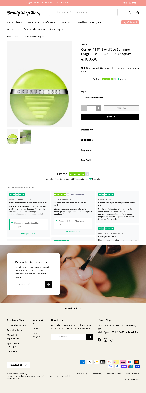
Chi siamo (37, 328)
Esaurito (121, 108)
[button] (137, 13)
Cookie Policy (97, 374)
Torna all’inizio (71, 308)
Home (9, 36)
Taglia (83, 91)
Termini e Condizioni (114, 374)
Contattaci (12, 351)
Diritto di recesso (132, 374)
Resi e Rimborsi (14, 330)
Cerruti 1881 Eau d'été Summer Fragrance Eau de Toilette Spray (30, 36)
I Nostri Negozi (36, 335)
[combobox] (83, 12)
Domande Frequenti (17, 325)
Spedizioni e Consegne (13, 345)
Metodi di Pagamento (13, 337)
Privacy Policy (82, 374)
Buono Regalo (56, 29)
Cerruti (84, 44)
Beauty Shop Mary (20, 374)
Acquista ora (110, 117)
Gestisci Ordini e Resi (131, 380)
